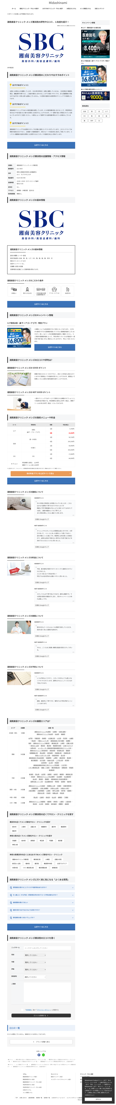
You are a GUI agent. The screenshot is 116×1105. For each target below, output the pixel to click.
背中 (91, 121)
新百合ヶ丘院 (35, 746)
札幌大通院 (62, 732)
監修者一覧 (47, 1097)
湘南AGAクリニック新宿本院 (39, 751)
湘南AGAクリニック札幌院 (42, 732)
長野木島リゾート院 (36, 782)
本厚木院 (33, 748)
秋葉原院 (48, 758)
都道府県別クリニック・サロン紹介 (32, 1082)
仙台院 (57, 734)
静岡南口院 (69, 774)
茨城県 (14, 841)
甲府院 (57, 782)
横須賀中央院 (57, 746)
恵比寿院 (42, 753)
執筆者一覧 (39, 1097)
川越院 (71, 738)
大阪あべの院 (65, 788)
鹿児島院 (54, 804)
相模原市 (44, 827)
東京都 (60, 841)
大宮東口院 (51, 738)
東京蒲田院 (34, 760)
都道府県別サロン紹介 (29, 1079)
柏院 (30, 743)
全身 (84, 111)
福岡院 (49, 802)
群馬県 (33, 841)
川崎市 (23, 827)
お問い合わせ (23, 1097)
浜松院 (33, 777)
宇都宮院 (37, 738)
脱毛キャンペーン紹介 (57, 1076)
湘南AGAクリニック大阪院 (37, 786)
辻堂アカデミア (68, 746)
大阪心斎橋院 (44, 788)
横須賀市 (63, 827)
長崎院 (67, 804)
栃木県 (23, 841)
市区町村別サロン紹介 (29, 1084)
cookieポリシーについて (58, 1097)
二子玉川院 (59, 760)
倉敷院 (60, 797)
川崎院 (62, 743)
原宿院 (71, 768)
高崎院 (44, 738)
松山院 (54, 797)
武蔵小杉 (33, 827)
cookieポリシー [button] (89, 1095)
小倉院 (62, 802)
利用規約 (28, 1010)
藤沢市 (54, 827)
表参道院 (50, 753)
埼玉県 (42, 841)
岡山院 (36, 797)
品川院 (63, 755)
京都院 (59, 786)
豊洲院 (69, 758)
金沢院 (43, 774)
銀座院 (68, 751)
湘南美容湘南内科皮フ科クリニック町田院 (46, 765)
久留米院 (68, 802)
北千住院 (42, 760)
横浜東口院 (55, 743)
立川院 (51, 763)
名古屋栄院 (67, 777)
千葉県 (51, 841)
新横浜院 (64, 768)
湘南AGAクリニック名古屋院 (46, 777)
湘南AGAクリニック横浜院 (41, 743)
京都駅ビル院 (51, 786)
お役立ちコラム (27, 1090)
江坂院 (48, 791)
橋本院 (43, 746)
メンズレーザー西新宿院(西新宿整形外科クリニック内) (54, 748)
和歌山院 (55, 793)
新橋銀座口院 (34, 753)
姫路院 (69, 791)
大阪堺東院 (40, 791)
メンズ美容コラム (27, 1092)
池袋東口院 (58, 753)
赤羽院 (67, 760)
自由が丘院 (50, 760)
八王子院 (64, 765)
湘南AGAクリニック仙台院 (45, 734)
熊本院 (35, 804)
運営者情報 (31, 1097)
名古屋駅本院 (49, 782)
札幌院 (55, 732)
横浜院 (12, 67)
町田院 (57, 763)
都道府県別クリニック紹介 (30, 1076)
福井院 (69, 782)
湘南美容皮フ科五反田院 (36, 758)
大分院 (41, 804)
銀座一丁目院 (45, 768)
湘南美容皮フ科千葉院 (57, 741)
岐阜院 (56, 774)
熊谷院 (34, 741)
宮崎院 (47, 804)
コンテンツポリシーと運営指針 (75, 1097)
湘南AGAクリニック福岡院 (37, 802)
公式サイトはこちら (41, 145)
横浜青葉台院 (56, 768)
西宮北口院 (41, 793)
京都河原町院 (67, 786)
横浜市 (14, 831)
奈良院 (48, 793)
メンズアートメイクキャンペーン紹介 (61, 1079)
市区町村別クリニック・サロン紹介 (32, 1087)
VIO (84, 116)
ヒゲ (106, 111)
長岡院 (63, 782)
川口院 (59, 738)
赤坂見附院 (55, 755)
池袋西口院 (67, 753)
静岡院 (62, 774)
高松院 (48, 797)
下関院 (66, 797)
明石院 (62, 793)
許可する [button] (98, 1099)
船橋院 (68, 741)
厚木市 (14, 827)
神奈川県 (15, 845)
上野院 (55, 758)
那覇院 (61, 804)
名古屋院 (59, 777)
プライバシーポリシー (43, 1010)
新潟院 (31, 774)
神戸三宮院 (55, 791)
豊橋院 (47, 779)
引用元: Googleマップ (42, 519)
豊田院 (41, 779)
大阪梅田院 (34, 788)
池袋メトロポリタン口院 (42, 755)
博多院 (55, 802)
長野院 (49, 774)
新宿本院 (52, 751)
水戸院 (30, 738)
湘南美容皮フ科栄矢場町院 (59, 779)
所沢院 (65, 738)
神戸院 (63, 791)
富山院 (37, 774)
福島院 (63, 734)
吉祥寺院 (44, 763)
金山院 (35, 779)
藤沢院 (49, 746)
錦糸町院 (62, 758)
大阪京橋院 (32, 791)
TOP (16, 1097)
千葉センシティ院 (43, 741)
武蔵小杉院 (69, 743)
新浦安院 (51, 770)
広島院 (42, 797)
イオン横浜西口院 (33, 768)
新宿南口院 (60, 751)
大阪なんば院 (54, 788)
